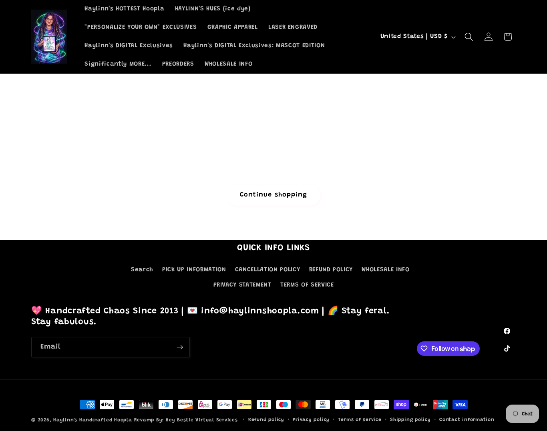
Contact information (467, 419)
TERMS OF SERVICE (307, 285)
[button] (469, 36)
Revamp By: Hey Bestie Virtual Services (187, 420)
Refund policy (266, 419)
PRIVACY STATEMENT (242, 285)
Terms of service (359, 419)
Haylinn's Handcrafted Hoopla (92, 420)
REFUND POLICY (331, 270)
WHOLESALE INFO (385, 270)
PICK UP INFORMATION (194, 270)
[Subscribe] (179, 347)
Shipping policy (410, 419)
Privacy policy (311, 419)
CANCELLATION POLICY (267, 270)
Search (142, 270)
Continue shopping (274, 195)
